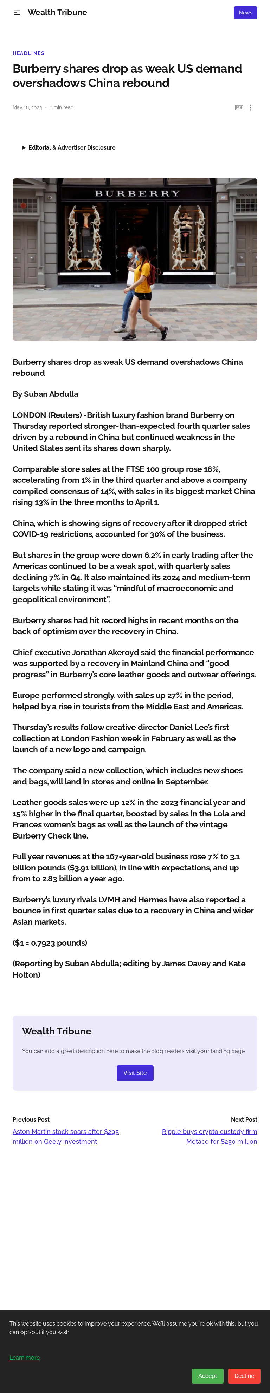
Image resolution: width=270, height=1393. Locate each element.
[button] (17, 13)
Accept (207, 1376)
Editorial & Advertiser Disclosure (72, 147)
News (245, 12)
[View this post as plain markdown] (239, 107)
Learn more (24, 1357)
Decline (244, 1376)
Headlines (29, 53)
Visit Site (135, 1073)
